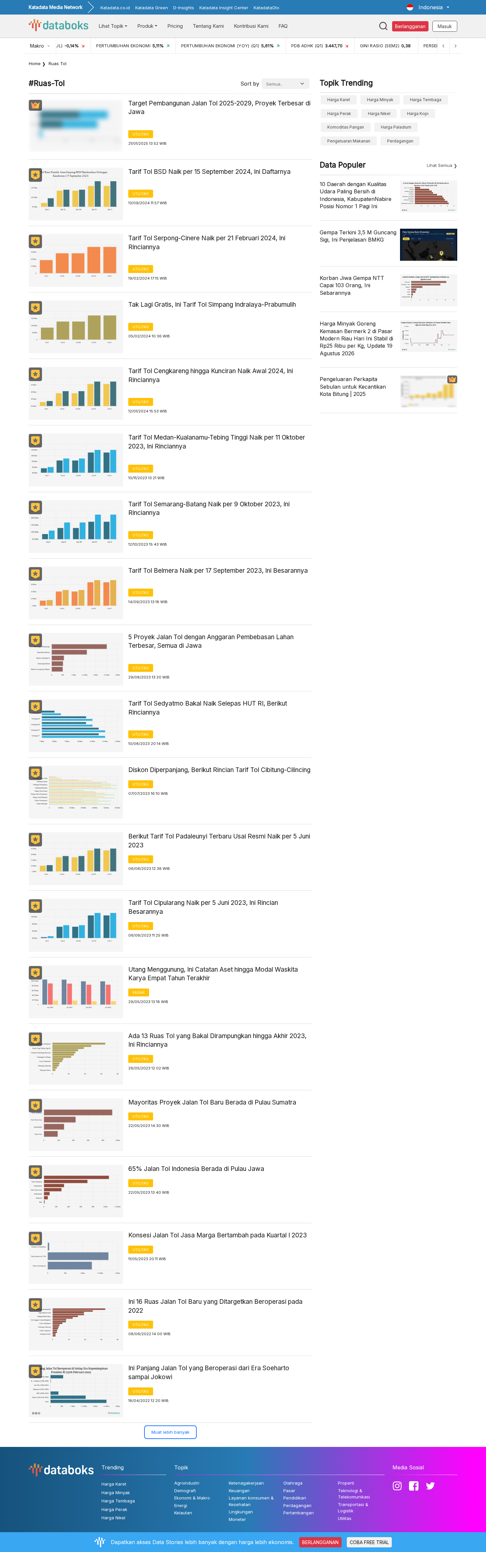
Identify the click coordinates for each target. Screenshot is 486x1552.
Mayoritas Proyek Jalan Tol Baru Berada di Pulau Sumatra (212, 1102)
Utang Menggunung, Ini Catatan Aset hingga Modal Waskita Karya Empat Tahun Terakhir (213, 974)
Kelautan (183, 1512)
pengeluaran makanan (348, 140)
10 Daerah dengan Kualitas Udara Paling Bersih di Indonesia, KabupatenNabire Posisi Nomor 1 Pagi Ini (355, 195)
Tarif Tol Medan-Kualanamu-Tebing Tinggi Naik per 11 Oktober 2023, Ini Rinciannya (216, 442)
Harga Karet (338, 99)
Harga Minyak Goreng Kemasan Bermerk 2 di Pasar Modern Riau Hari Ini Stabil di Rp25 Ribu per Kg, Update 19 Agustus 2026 (356, 338)
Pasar (139, 992)
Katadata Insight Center (223, 7)
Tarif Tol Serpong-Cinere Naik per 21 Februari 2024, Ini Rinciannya (206, 242)
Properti (346, 1483)
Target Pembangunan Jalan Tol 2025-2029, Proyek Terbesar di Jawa (219, 107)
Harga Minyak (380, 99)
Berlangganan (410, 26)
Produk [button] (145, 26)
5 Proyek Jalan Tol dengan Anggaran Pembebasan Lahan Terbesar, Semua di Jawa (211, 641)
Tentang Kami (208, 26)
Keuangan (239, 1490)
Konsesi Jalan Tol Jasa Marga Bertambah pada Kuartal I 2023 (217, 1235)
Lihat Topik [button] (111, 26)
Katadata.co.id (115, 7)
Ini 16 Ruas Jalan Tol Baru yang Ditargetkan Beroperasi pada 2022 (215, 1306)
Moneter (237, 1519)
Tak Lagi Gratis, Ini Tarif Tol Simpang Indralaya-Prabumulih (212, 304)
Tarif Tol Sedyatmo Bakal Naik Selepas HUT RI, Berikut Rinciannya (207, 708)
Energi (180, 1505)
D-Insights (183, 7)
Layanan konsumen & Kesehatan (251, 1501)
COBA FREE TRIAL (369, 1542)
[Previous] (443, 46)
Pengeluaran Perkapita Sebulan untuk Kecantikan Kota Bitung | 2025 (353, 386)
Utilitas (141, 134)
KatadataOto (266, 7)
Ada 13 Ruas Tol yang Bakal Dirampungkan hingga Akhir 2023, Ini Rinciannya (217, 1040)
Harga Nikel (379, 113)
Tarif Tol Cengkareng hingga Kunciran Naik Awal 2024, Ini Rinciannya (210, 375)
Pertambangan (298, 1512)
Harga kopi (417, 113)
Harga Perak (339, 113)
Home (35, 63)
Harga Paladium (396, 127)
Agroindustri (186, 1483)
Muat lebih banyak (170, 1432)
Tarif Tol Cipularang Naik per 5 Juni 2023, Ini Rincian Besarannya (203, 907)
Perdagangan (400, 140)
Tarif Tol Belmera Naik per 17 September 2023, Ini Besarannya (218, 570)
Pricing (175, 26)
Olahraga (293, 1483)
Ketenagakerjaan (246, 1483)
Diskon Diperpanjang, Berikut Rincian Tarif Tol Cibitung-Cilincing (219, 770)
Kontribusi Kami (251, 26)
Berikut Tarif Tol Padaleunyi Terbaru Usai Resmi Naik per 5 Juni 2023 (219, 841)
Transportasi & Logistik (353, 1508)
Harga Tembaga (425, 99)
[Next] (455, 46)
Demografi (185, 1490)
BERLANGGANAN (320, 1542)
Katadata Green (151, 7)
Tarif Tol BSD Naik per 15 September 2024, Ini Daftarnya (209, 171)
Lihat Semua (439, 165)
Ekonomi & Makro (192, 1497)
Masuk (445, 26)
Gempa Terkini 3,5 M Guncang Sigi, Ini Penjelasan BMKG (358, 236)
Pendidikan (294, 1497)
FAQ (283, 26)
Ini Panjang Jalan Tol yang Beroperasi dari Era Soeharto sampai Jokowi (208, 1372)
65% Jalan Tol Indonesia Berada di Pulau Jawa (196, 1169)
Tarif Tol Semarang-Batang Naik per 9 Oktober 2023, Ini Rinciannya (209, 508)
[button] (428, 7)
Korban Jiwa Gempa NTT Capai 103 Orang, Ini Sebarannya (352, 285)
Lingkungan (241, 1511)
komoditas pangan (345, 127)
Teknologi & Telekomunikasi (354, 1494)
